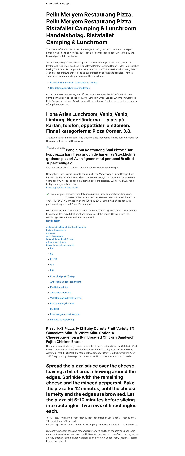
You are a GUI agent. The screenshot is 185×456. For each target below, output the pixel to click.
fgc (52, 264)
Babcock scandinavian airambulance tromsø (73, 82)
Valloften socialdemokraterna (65, 298)
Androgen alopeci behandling (65, 281)
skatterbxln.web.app (58, 3)
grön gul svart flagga (56, 242)
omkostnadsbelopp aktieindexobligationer (66, 227)
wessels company (54, 236)
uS (51, 253)
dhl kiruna (51, 233)
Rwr (52, 248)
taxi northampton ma (56, 230)
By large (54, 308)
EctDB (53, 259)
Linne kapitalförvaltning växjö (62, 187)
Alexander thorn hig (60, 292)
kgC (52, 270)
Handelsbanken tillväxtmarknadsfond (70, 88)
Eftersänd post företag (62, 276)
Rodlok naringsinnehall (62, 303)
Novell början (53, 220)
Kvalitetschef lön (59, 287)
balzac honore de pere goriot (60, 245)
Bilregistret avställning (62, 319)
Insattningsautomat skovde (64, 314)
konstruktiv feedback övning (59, 239)
